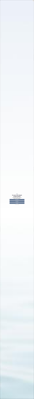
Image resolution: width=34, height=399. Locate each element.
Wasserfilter (17, 199)
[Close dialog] (33, 0)
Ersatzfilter (17, 201)
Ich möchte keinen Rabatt (17, 204)
